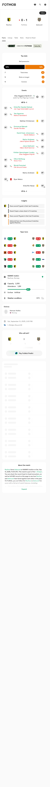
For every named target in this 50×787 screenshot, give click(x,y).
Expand (24, 489)
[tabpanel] (24, 251)
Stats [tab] (22, 38)
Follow (43, 13)
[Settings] (45, 4)
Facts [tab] (4, 38)
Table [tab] (16, 38)
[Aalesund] (38, 340)
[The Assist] (24, 46)
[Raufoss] (9, 340)
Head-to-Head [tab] (30, 38)
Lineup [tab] (10, 38)
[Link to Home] (9, 4)
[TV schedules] (35, 4)
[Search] (40, 4)
